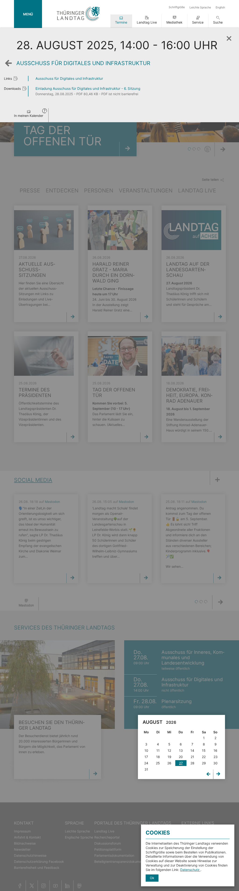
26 (169, 763)
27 (181, 763)
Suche (218, 22)
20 (181, 757)
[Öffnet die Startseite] (78, 22)
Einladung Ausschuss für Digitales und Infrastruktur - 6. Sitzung (87, 88)
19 (169, 757)
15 (204, 750)
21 (192, 757)
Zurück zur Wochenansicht (9, 67)
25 (158, 763)
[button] (44, 111)
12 (169, 750)
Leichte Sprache (200, 7)
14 (192, 750)
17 (146, 757)
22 (204, 757)
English (220, 7)
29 (204, 763)
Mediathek (174, 22)
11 (158, 750)
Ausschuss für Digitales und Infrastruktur (69, 78)
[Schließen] (228, 37)
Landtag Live (147, 22)
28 (192, 763)
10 (146, 750)
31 (146, 769)
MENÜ (28, 14)
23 (216, 757)
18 (158, 757)
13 (181, 750)
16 (215, 750)
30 (215, 763)
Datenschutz (190, 870)
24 (146, 763)
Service (198, 22)
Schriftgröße (177, 7)
